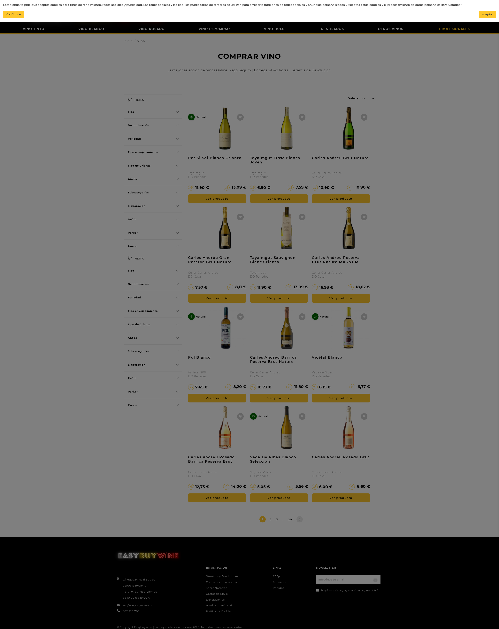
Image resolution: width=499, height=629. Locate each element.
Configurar (13, 14)
